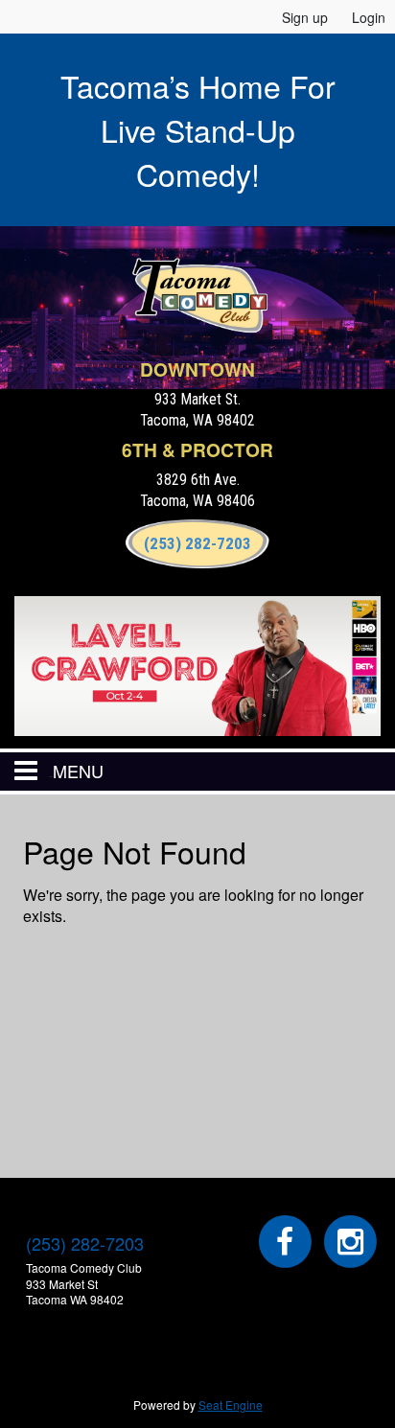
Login (368, 17)
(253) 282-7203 (197, 543)
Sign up (305, 17)
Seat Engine (230, 1404)
